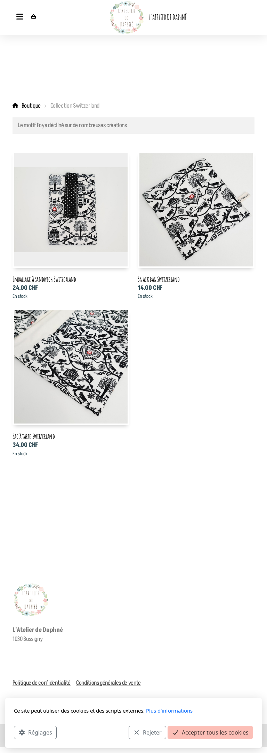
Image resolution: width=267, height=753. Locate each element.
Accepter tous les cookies (215, 732)
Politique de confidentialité (42, 683)
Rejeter (152, 732)
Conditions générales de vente (108, 683)
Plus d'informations (169, 710)
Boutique (31, 106)
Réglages (40, 732)
